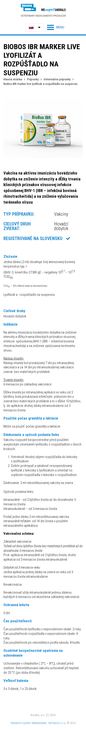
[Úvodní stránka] (43, 10)
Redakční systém (21, 723)
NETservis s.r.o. (57, 723)
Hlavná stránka (12, 79)
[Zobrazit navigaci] (55, 27)
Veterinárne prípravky (57, 79)
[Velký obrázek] (43, 157)
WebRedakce (39, 723)
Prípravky (33, 79)
